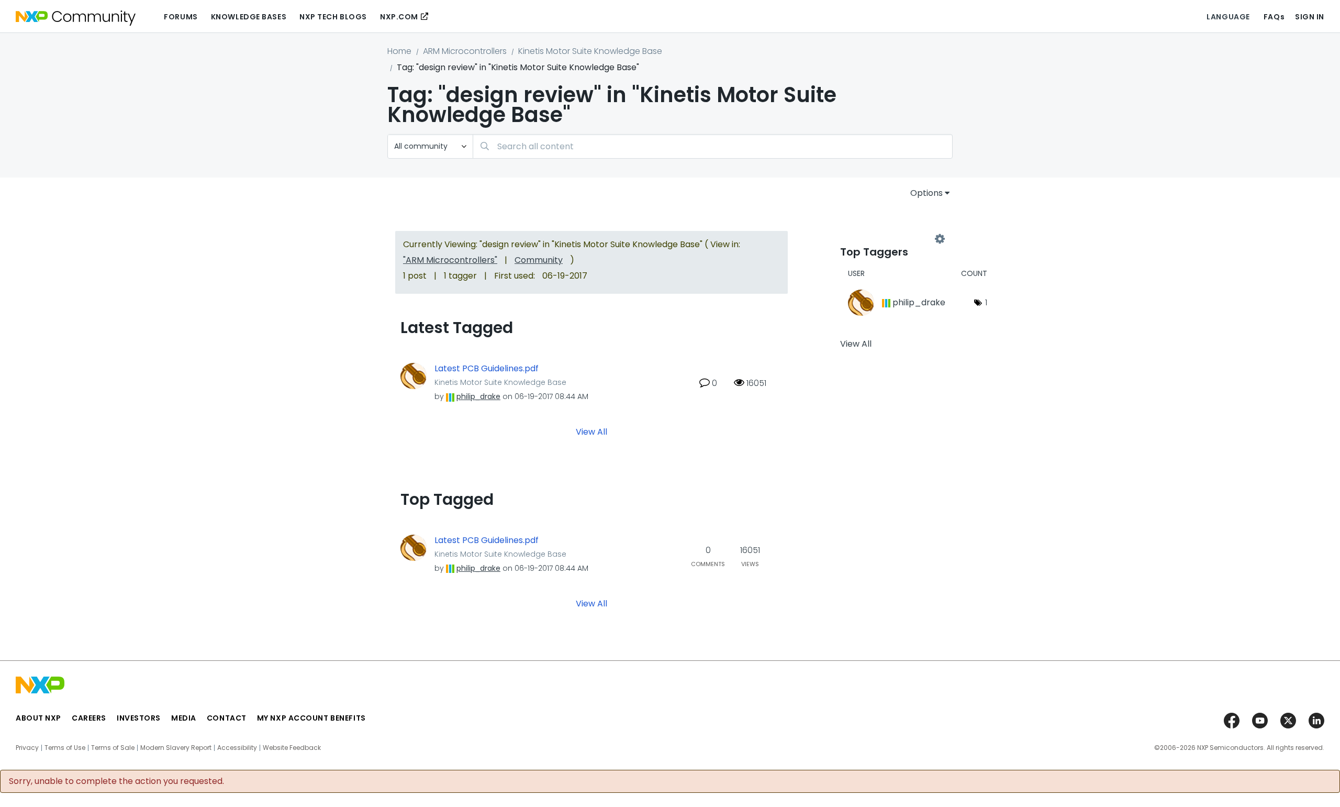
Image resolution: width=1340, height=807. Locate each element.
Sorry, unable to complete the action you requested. (116, 781)
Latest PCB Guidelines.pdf (486, 368)
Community (539, 260)
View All (591, 432)
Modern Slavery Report (175, 748)
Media (183, 718)
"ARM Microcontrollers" (450, 260)
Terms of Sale (113, 748)
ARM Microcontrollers (465, 51)
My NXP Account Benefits (311, 718)
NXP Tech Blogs (333, 17)
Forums (180, 17)
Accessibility (237, 748)
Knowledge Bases (248, 17)
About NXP (38, 718)
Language (1228, 17)
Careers (89, 718)
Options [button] (926, 193)
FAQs (1274, 17)
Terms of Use (64, 748)
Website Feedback (292, 748)
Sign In (1309, 17)
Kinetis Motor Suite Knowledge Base (590, 51)
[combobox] (713, 146)
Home (399, 51)
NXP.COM (399, 17)
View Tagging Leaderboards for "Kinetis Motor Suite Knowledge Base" (890, 239)
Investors (139, 718)
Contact (227, 718)
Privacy (27, 748)
